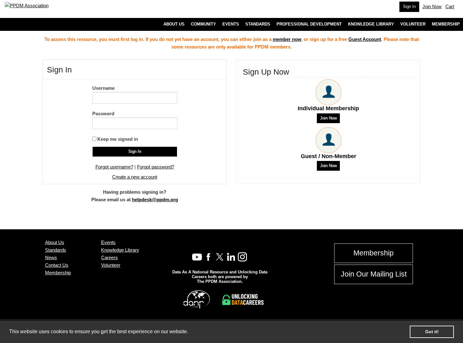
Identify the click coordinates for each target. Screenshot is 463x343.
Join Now (328, 118)
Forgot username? (114, 166)
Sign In (409, 6)
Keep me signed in (117, 139)
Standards (55, 250)
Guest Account (364, 39)
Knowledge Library (120, 250)
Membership (58, 272)
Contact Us (56, 265)
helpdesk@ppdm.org (155, 199)
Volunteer (110, 265)
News (51, 257)
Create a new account (134, 177)
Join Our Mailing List (374, 274)
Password (103, 113)
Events (108, 242)
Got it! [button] (432, 331)
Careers (109, 257)
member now (287, 39)
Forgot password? (155, 166)
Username (103, 88)
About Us (54, 242)
